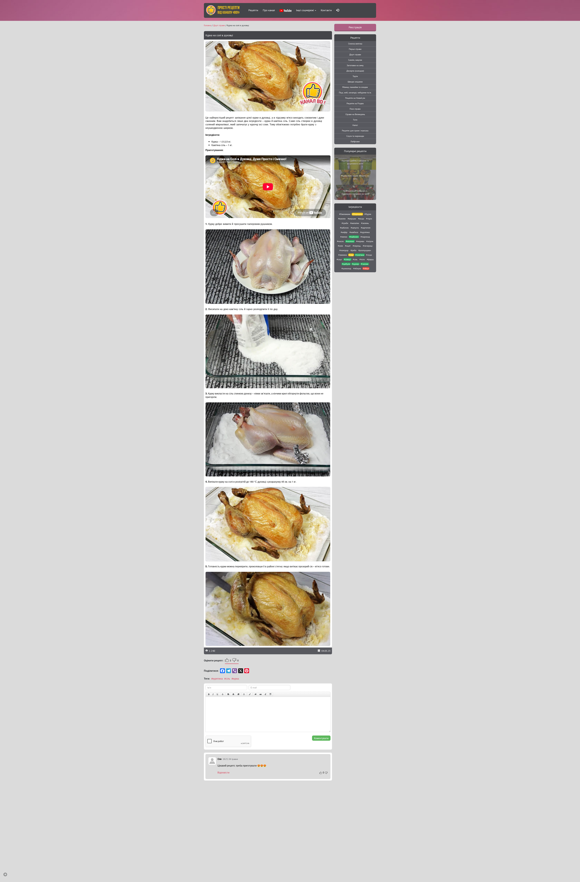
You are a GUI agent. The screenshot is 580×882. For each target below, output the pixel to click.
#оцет (348, 245)
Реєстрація (355, 27)
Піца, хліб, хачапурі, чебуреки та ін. (355, 92)
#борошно (357, 214)
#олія (340, 245)
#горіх (369, 218)
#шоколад (346, 268)
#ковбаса (354, 232)
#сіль (227, 678)
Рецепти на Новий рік (355, 98)
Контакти (326, 10)
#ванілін (342, 218)
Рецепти (253, 10)
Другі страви (355, 54)
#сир (351, 255)
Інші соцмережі (305, 10)
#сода (369, 255)
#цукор (355, 264)
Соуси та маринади (355, 136)
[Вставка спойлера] (270, 694)
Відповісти (223, 772)
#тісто (362, 259)
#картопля (365, 227)
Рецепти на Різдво (355, 103)
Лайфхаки (355, 141)
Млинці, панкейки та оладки (355, 87)
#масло (340, 241)
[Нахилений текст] (213, 694)
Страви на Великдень (355, 114)
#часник (364, 264)
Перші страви (355, 49)
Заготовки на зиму (355, 65)
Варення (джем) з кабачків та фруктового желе (355, 162)
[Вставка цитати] (260, 694)
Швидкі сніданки (355, 81)
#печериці (367, 245)
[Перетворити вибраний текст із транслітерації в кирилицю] (265, 694)
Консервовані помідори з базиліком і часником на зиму (355, 192)
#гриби (345, 223)
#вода (361, 218)
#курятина (217, 678)
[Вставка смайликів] (244, 694)
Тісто (355, 119)
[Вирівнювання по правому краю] (238, 694)
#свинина (342, 255)
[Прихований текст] (255, 694)
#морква (360, 241)
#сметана (359, 255)
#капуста (355, 227)
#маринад (365, 236)
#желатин (354, 223)
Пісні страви (355, 109)
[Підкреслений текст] (217, 694)
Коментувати (321, 738)
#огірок (369, 241)
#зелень (365, 223)
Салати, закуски (355, 60)
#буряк (367, 214)
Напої (355, 125)
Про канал (269, 10)
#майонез (353, 236)
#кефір (344, 232)
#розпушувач (364, 250)
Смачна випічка (355, 43)
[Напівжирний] (208, 694)
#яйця (366, 268)
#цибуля (346, 264)
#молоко (350, 241)
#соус (339, 259)
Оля (219, 758)
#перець (357, 245)
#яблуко (357, 268)
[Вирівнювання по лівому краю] (228, 694)
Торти (355, 76)
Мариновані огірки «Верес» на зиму (355, 177)
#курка (235, 678)
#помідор (343, 250)
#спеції (347, 259)
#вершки (352, 218)
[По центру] (233, 694)
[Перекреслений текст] (222, 694)
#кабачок (344, 227)
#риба (353, 250)
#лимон (343, 236)
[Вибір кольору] (249, 694)
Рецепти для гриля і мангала (355, 130)
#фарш (370, 259)
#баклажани (344, 214)
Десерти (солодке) (355, 70)
